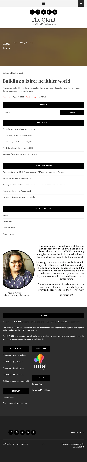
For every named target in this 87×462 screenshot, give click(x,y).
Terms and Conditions (41, 390)
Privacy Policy (37, 384)
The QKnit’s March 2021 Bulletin (24, 197)
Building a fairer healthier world (36, 81)
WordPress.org (8, 234)
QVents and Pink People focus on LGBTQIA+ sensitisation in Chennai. (37, 172)
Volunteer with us (77, 432)
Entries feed (7, 221)
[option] (43, 272)
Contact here (8, 398)
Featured (19, 73)
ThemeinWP (78, 447)
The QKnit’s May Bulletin (12, 148)
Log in (5, 215)
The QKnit (43, 19)
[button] (7, 272)
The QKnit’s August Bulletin (13, 129)
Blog (13, 73)
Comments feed (9, 228)
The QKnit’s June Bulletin (12, 142)
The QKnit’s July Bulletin (12, 136)
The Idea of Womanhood (21, 179)
